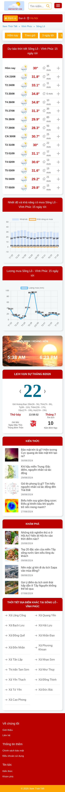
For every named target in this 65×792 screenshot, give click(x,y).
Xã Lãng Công (17, 615)
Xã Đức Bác (45, 689)
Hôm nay (12, 35)
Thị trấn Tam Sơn (19, 669)
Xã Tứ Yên (15, 689)
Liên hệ (6, 735)
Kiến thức (7, 771)
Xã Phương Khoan (45, 647)
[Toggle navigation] (58, 6)
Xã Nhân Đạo (46, 635)
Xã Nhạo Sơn (46, 659)
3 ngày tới (48, 35)
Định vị (12, 18)
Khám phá (7, 776)
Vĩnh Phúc (26, 26)
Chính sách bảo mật (13, 750)
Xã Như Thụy (46, 669)
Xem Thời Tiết (9, 26)
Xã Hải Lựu (45, 625)
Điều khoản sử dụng (13, 756)
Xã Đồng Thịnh (47, 679)
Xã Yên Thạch (17, 679)
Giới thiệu (7, 730)
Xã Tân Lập (15, 659)
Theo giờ (30, 35)
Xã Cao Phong (17, 699)
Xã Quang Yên (47, 615)
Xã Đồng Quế (17, 635)
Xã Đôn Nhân (17, 647)
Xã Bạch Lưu (16, 625)
